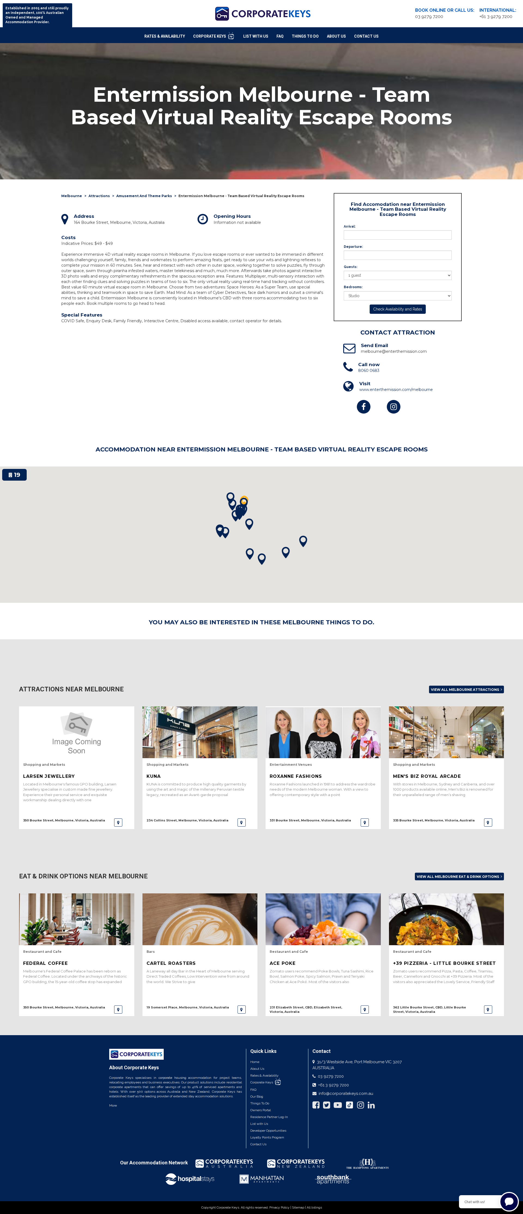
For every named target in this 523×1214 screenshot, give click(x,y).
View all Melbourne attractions (465, 690)
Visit (364, 383)
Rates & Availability (164, 36)
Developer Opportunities (268, 1130)
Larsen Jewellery (49, 776)
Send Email (374, 345)
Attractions (99, 196)
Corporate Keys (210, 36)
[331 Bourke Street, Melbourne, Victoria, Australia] (365, 822)
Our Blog (256, 1096)
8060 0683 (368, 370)
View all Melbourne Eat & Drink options (458, 877)
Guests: (350, 267)
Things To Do (305, 36)
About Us (336, 36)
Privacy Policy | (280, 1207)
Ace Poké (283, 963)
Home (254, 1062)
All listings (314, 1207)
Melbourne (71, 196)
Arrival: (349, 226)
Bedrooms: (353, 287)
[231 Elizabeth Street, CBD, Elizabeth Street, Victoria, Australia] (365, 1009)
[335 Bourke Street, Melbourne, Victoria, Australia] (488, 822)
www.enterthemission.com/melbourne (396, 389)
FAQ (280, 36)
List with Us (259, 1124)
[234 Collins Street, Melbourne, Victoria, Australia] (242, 822)
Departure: (353, 247)
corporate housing (172, 1078)
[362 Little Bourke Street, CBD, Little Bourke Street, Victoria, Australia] (488, 1009)
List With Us (255, 36)
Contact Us (366, 36)
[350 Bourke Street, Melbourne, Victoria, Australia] (118, 822)
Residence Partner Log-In (269, 1117)
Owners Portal (260, 1110)
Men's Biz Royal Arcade (427, 776)
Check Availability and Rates (397, 309)
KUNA (154, 776)
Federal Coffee (45, 963)
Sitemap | (299, 1207)
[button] (243, 504)
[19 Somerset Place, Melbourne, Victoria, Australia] (242, 1009)
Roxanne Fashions (296, 776)
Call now (369, 364)
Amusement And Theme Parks (144, 196)
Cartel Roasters (171, 963)
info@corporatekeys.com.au (346, 1093)
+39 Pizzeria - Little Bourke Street (444, 963)
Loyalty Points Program (267, 1137)
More (113, 1105)
